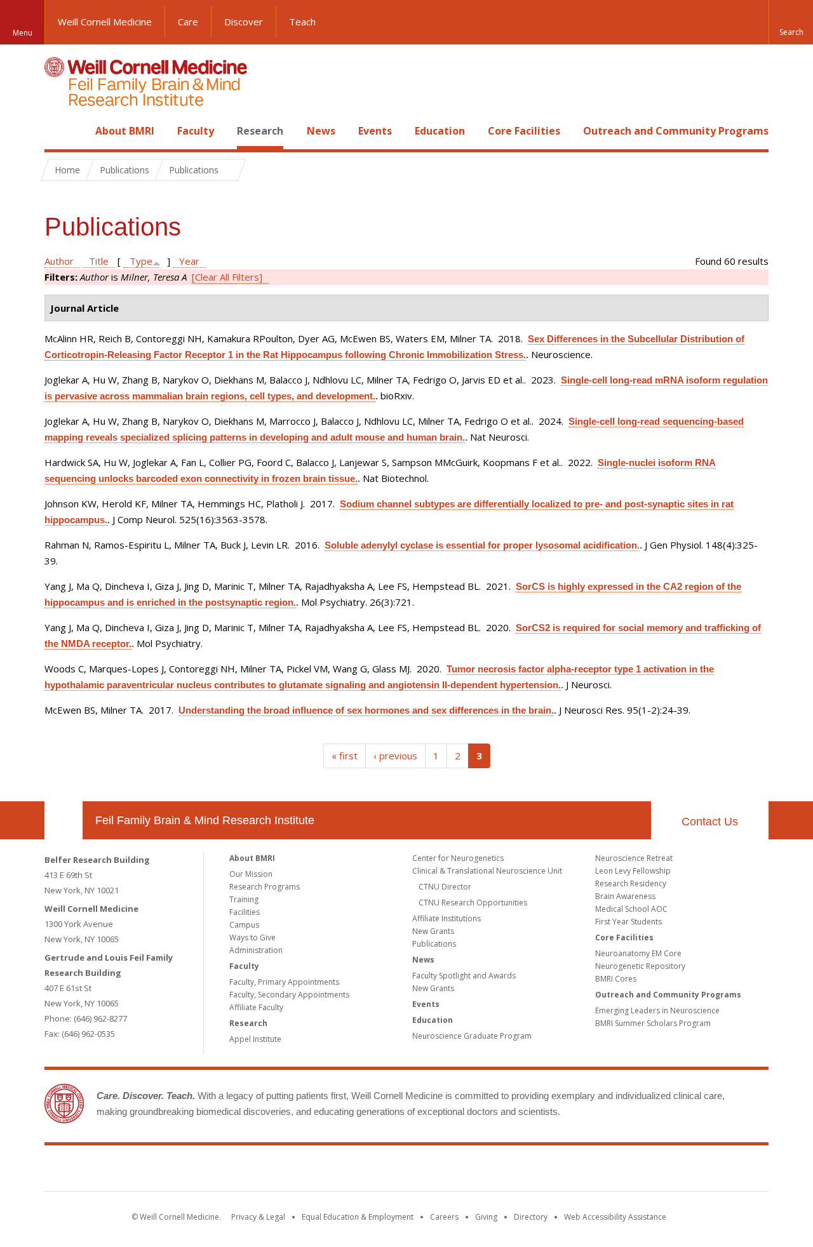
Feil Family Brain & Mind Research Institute (204, 820)
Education (440, 131)
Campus (244, 924)
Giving (486, 1216)
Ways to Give (252, 937)
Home (58, 130)
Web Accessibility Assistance (615, 1216)
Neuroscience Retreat (634, 858)
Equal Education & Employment (357, 1216)
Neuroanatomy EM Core (638, 953)
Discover (243, 21)
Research (260, 131)
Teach (302, 21)
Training (244, 899)
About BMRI (124, 131)
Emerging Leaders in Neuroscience (657, 1010)
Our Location (63, 820)
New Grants (433, 931)
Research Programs (264, 886)
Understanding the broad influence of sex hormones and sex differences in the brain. (366, 710)
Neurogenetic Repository (640, 966)
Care (188, 21)
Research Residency (630, 883)
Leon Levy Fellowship (633, 870)
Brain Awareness (625, 896)
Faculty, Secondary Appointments (289, 994)
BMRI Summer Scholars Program (653, 1023)
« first (345, 755)
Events (375, 131)
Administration (256, 950)
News (321, 131)
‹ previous (395, 755)
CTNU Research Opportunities (473, 902)
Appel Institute (255, 1039)
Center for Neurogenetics (458, 858)
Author (59, 261)
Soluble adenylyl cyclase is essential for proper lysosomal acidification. (482, 545)
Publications (434, 943)
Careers (444, 1216)
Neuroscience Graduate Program (472, 1035)
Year (189, 261)
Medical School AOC (631, 909)
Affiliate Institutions (446, 918)
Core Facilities (524, 131)
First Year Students (628, 921)
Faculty (195, 131)
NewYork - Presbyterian (513, 1170)
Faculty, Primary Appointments (284, 982)
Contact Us (710, 821)
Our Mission (250, 874)
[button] (791, 22)
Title (99, 261)
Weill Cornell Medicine (105, 21)
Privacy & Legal (258, 1216)
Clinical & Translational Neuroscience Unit (487, 870)
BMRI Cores (615, 978)
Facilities (244, 912)
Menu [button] (22, 32)
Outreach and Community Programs (676, 131)
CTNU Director (445, 886)
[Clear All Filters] (227, 276)
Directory (531, 1216)
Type (141, 261)
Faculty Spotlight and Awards (464, 975)
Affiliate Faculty (256, 1007)
